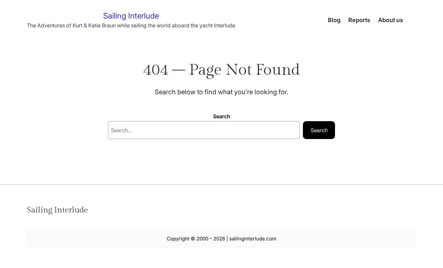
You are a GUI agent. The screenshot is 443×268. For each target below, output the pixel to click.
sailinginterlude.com (252, 239)
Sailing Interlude (131, 15)
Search (221, 116)
